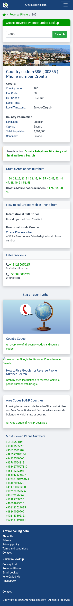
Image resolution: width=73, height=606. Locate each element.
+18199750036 (15, 499)
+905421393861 (16, 519)
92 (52, 188)
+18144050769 (15, 511)
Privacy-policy (11, 544)
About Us (8, 536)
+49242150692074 (17, 479)
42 (52, 178)
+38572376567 (15, 495)
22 (18, 178)
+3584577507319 (16, 466)
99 (7, 192)
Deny (41, 594)
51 (20, 182)
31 (27, 178)
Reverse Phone (19, 14)
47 (7, 182)
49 (16, 182)
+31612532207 (15, 450)
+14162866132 (15, 483)
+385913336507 (16, 474)
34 (40, 178)
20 (10, 178)
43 (57, 178)
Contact (7, 552)
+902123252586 (16, 491)
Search (60, 34)
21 (14, 178)
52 (24, 182)
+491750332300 (16, 487)
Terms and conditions (15, 548)
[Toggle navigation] (65, 5)
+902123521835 (16, 507)
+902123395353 (16, 515)
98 (61, 188)
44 (61, 178)
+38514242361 (15, 470)
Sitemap (7, 540)
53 (28, 182)
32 (31, 178)
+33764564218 (15, 462)
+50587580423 (19, 274)
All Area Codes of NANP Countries (26, 422)
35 (44, 178)
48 (11, 182)
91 (48, 188)
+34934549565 (15, 458)
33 (35, 178)
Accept (57, 594)
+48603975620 (15, 503)
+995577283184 (16, 454)
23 (23, 178)
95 (57, 188)
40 (48, 178)
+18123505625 (19, 264)
